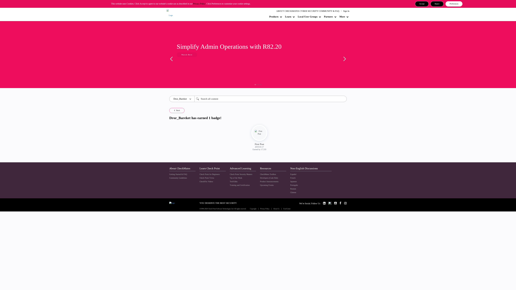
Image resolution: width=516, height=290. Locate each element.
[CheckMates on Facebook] (339, 203)
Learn (288, 16)
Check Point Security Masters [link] (241, 174)
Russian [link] (293, 189)
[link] (323, 203)
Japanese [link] (293, 182)
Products (274, 16)
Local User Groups (308, 16)
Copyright (253, 209)
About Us (276, 209)
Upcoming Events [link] (267, 185)
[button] (422, 4)
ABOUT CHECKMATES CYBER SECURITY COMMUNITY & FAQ (307, 11)
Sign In (346, 11)
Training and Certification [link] (240, 185)
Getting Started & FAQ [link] (178, 174)
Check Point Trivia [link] (207, 178)
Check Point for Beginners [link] (210, 174)
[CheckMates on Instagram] (344, 203)
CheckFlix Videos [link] (206, 182)
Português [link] (294, 185)
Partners (328, 16)
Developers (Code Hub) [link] (269, 178)
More (342, 16)
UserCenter (287, 209)
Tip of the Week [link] (236, 178)
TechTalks (233, 182)
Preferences (454, 4)
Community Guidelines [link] (178, 178)
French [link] (292, 178)
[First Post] (259, 132)
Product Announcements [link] (269, 182)
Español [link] (293, 174)
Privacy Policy (199, 4)
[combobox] (270, 99)
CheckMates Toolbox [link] (268, 174)
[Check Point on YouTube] (334, 203)
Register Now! (329, 63)
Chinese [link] (293, 192)
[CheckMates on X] (328, 203)
